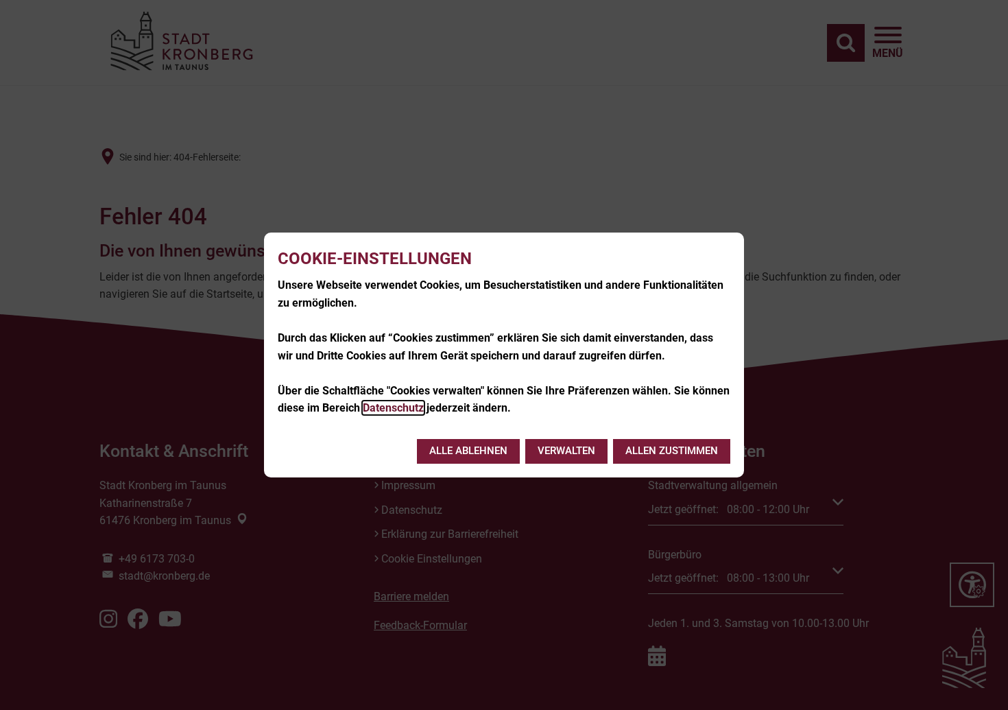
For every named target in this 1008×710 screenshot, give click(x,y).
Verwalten (566, 451)
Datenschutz (393, 407)
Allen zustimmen (671, 451)
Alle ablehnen (468, 451)
